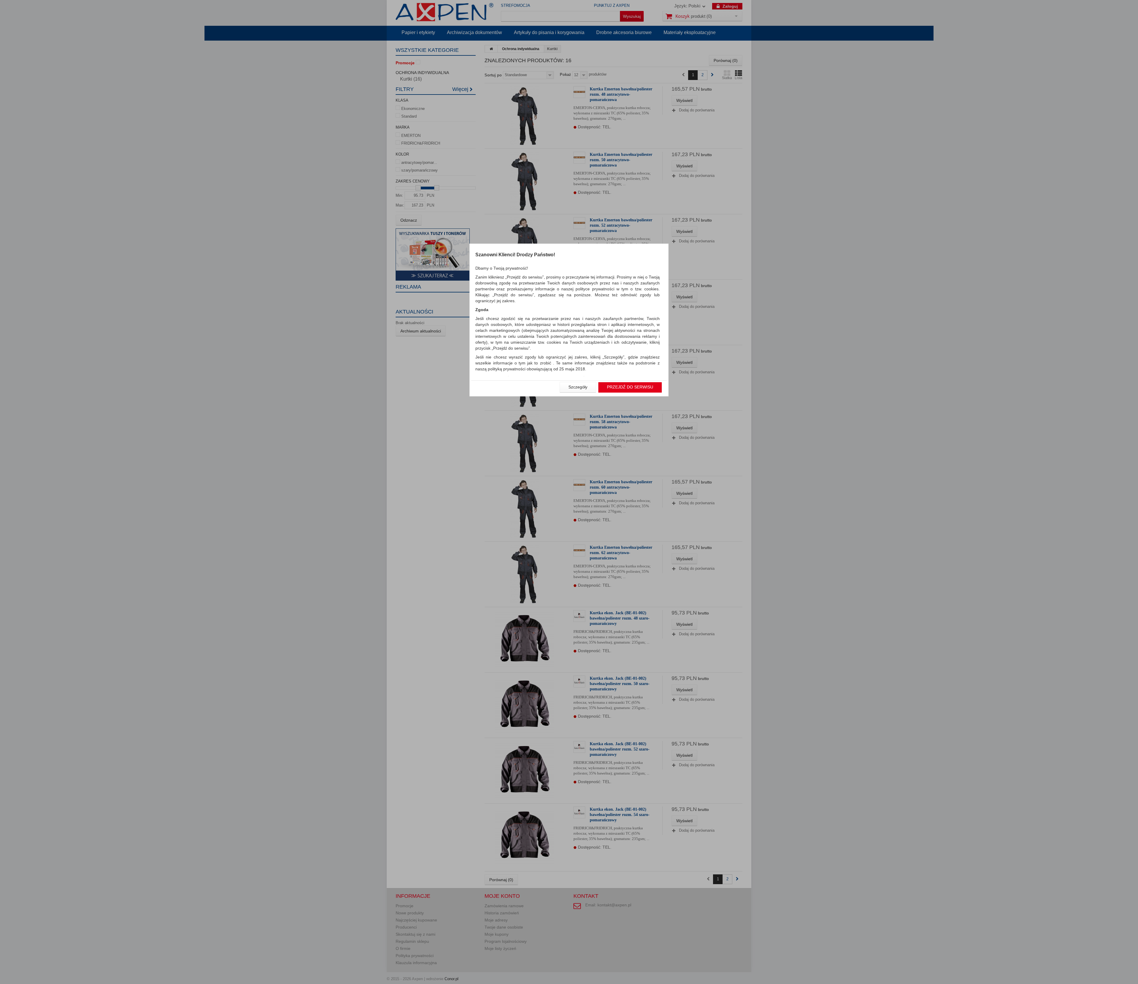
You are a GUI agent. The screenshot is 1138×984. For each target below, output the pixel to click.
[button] (578, 387)
